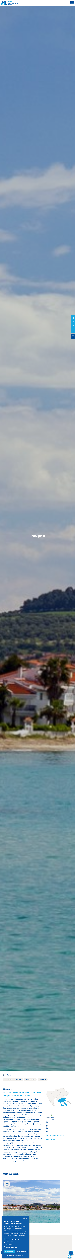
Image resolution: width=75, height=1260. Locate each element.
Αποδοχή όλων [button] (9, 1251)
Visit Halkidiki (50, 1139)
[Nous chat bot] (70, 1254)
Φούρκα (43, 1079)
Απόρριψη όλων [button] (21, 1251)
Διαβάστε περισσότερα (19, 1235)
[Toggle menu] (72, 3)
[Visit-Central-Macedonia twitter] (73, 326)
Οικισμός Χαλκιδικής (13, 1079)
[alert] (15, 1237)
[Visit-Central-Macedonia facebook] (73, 317)
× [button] (26, 1218)
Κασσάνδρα (30, 1079)
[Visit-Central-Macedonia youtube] (73, 330)
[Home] (9, 3)
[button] (15, 1255)
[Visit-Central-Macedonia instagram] (73, 321)
